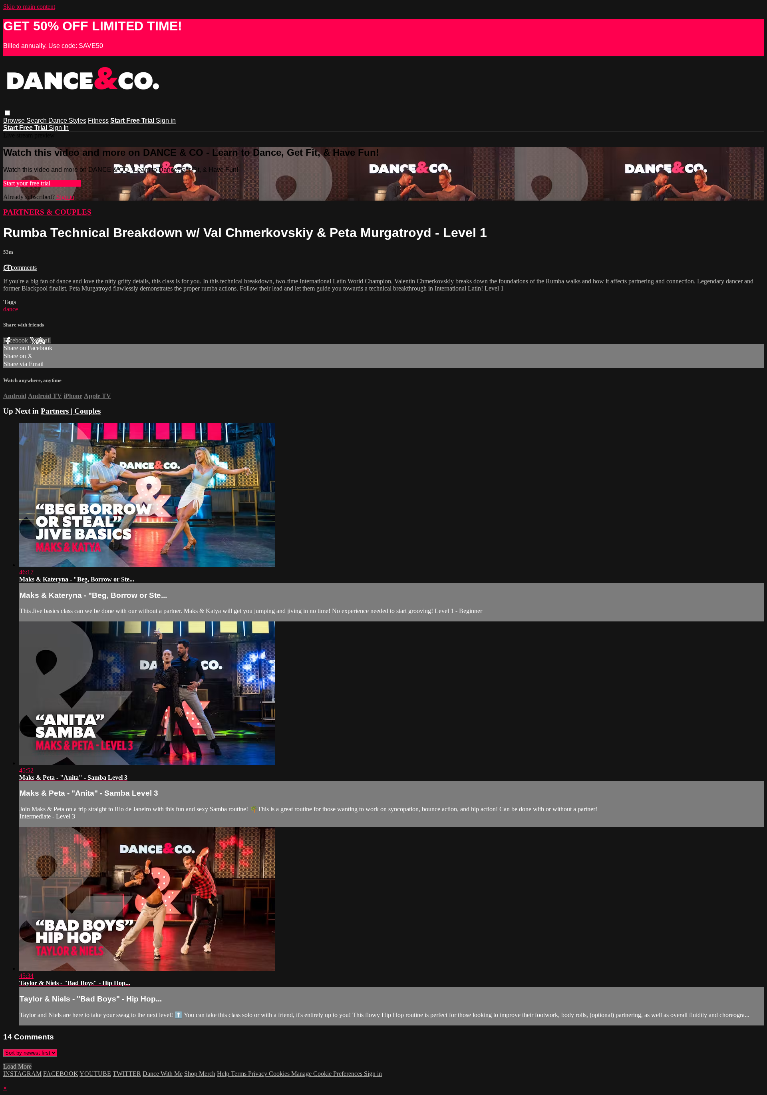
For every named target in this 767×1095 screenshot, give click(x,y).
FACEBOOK (60, 1073)
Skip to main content (29, 6)
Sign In (59, 127)
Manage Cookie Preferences (327, 1073)
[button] (7, 112)
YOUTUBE (95, 1073)
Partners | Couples (71, 411)
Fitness (98, 120)
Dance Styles (67, 120)
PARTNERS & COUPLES (47, 212)
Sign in (166, 120)
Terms (239, 1073)
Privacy (258, 1073)
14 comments (20, 267)
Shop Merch (199, 1073)
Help (224, 1073)
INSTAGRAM (22, 1073)
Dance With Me (163, 1073)
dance (10, 309)
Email (43, 340)
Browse (14, 120)
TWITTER (127, 1073)
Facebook (16, 340)
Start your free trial (27, 183)
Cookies (280, 1073)
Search (37, 120)
